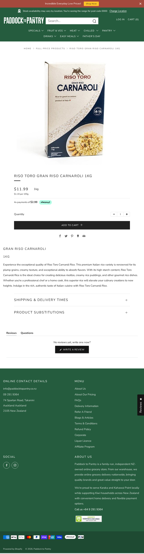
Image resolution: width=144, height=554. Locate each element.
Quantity (19, 214)
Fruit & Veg (55, 30)
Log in (120, 19)
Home (27, 48)
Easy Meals (68, 36)
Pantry (107, 30)
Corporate (80, 435)
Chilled (89, 30)
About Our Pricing (85, 394)
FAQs (78, 400)
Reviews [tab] (11, 334)
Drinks (48, 36)
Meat (73, 30)
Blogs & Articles (84, 417)
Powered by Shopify (12, 548)
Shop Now (91, 3)
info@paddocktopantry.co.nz (20, 388)
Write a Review (75, 350)
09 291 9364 (11, 394)
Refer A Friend (83, 412)
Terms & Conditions (86, 423)
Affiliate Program (85, 446)
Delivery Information (87, 406)
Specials (34, 30)
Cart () (133, 19)
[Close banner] (140, 4)
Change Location (118, 11)
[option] (72, 109)
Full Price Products (50, 48)
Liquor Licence (83, 441)
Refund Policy (83, 429)
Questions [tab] (27, 334)
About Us (80, 388)
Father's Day (91, 36)
